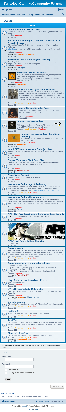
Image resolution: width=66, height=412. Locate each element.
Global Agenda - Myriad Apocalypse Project (29, 263)
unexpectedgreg (24, 339)
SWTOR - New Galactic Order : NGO (25, 289)
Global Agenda (15, 248)
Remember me (13, 370)
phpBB (24, 406)
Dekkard (28, 297)
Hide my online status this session (20, 373)
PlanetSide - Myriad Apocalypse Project (27, 280)
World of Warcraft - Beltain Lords (24, 29)
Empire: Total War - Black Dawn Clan (26, 160)
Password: (6, 364)
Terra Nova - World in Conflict (31, 72)
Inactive (6, 20)
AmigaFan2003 (23, 170)
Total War (12, 320)
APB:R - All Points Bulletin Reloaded (26, 241)
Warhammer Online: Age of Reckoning (27, 184)
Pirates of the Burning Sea (30, 121)
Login (4, 353)
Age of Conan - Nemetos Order (34, 108)
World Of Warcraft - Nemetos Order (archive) (30, 149)
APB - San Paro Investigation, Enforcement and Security (36, 214)
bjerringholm (21, 68)
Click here (12, 49)
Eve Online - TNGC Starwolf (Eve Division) (29, 59)
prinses (31, 55)
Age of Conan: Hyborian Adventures (37, 89)
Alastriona (22, 55)
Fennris (36, 297)
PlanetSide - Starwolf (18, 175)
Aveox (19, 209)
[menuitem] (8, 10)
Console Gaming (16, 302)
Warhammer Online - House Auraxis (26, 197)
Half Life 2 (13, 311)
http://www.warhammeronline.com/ (47, 190)
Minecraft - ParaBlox (18, 333)
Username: (6, 357)
